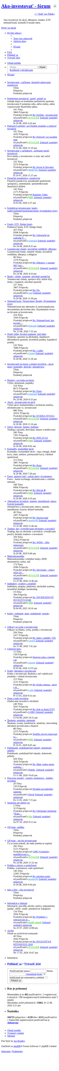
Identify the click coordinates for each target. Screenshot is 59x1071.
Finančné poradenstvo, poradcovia (23, 178)
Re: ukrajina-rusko (41, 876)
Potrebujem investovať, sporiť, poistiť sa (26, 98)
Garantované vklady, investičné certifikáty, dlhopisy (32, 249)
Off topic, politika (15, 827)
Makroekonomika (15, 556)
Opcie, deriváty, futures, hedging (22, 427)
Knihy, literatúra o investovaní (21, 671)
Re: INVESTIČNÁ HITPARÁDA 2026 (32, 943)
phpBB (16, 1046)
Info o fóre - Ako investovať (20, 889)
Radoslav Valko (40, 194)
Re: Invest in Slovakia (43, 167)
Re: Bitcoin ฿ (39, 490)
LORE (31, 712)
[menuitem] (22, 38)
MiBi (30, 197)
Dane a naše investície (17, 698)
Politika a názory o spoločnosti (21, 865)
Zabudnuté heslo (34, 974)
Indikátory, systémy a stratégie (21, 583)
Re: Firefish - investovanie (45, 115)
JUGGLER (33, 117)
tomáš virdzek (35, 922)
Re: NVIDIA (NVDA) (43, 416)
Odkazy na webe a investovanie (22, 627)
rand (30, 293)
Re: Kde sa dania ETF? (44, 709)
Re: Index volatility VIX (44, 638)
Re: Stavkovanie (40, 517)
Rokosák (32, 326)
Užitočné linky (14, 649)
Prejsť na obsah (8, 28)
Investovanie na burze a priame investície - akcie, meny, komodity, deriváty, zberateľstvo (30, 365)
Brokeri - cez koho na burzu (20, 380)
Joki (30, 816)
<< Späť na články (44, 13)
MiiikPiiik (33, 170)
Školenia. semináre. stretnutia (21, 720)
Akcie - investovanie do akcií (21, 402)
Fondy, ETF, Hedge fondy (20, 224)
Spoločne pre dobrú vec (18, 802)
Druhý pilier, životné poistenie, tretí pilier (26, 334)
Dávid (31, 794)
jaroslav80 (33, 520)
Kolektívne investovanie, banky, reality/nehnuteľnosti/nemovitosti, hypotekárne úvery (32, 209)
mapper (31, 662)
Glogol (31, 353)
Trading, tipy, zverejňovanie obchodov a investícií (31, 528)
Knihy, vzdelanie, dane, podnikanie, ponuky (28, 613)
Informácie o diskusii (17, 903)
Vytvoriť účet (32, 963)
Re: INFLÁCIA (40, 438)
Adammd (32, 240)
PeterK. (32, 770)
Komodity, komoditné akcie (20, 449)
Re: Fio (36, 290)
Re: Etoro (37, 391)
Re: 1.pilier (38, 350)
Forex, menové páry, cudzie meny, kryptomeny (29, 476)
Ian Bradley (19, 1041)
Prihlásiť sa (14, 963)
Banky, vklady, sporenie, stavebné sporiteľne (28, 276)
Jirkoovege (12, 1022)
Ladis (31, 690)
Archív (10, 930)
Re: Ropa (37, 465)
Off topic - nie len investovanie (22, 840)
